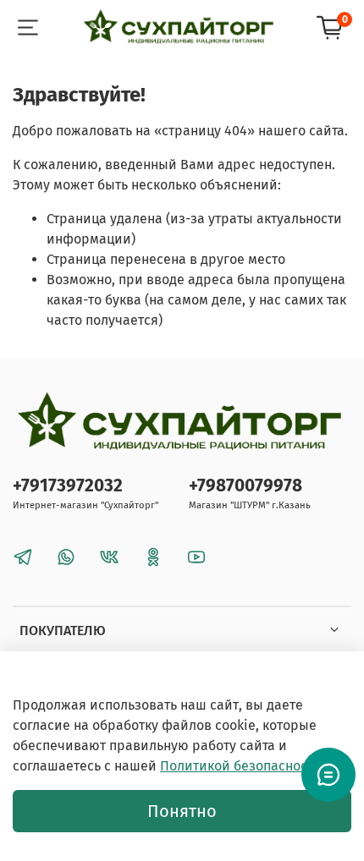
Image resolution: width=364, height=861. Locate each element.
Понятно (182, 811)
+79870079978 (245, 485)
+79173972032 (68, 485)
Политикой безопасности (241, 766)
